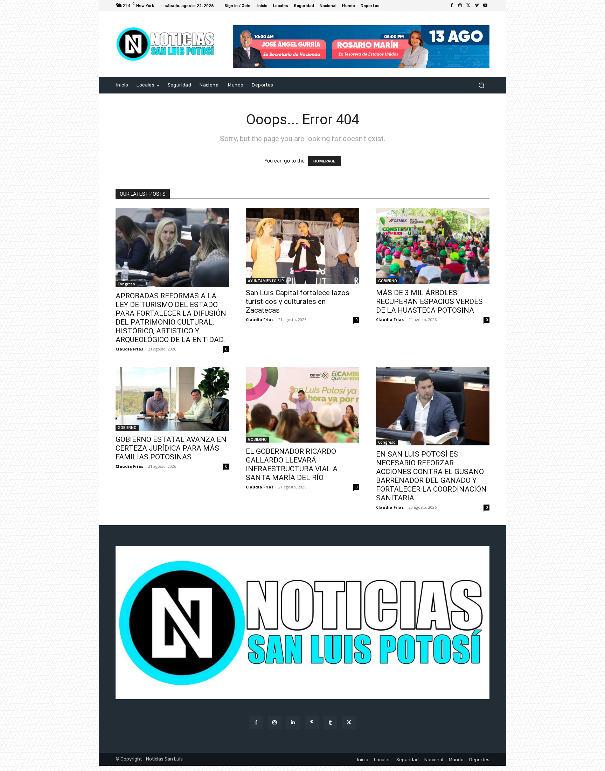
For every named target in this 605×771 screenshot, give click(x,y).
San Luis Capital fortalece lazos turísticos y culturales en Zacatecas (297, 301)
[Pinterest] (312, 722)
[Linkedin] (293, 722)
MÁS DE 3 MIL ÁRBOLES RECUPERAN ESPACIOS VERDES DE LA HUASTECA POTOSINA (429, 301)
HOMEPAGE (324, 161)
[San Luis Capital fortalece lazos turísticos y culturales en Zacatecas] (302, 246)
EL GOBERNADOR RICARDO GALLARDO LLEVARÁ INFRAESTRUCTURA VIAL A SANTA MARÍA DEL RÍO (292, 464)
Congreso (126, 284)
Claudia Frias (129, 349)
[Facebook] (451, 5)
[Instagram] (460, 5)
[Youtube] (485, 5)
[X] (468, 5)
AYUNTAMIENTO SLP (266, 280)
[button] (481, 85)
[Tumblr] (330, 722)
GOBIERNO (387, 280)
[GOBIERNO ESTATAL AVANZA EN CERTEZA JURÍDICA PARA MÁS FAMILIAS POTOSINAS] (172, 399)
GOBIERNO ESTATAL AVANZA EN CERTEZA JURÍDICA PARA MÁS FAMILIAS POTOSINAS (171, 448)
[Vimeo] (477, 5)
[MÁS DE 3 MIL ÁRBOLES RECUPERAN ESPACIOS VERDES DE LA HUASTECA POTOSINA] (432, 246)
